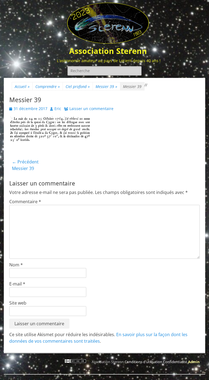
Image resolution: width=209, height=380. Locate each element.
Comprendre (47, 86)
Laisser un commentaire (91, 108)
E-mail (17, 284)
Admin (194, 361)
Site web (17, 303)
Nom (16, 265)
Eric (57, 108)
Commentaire (25, 202)
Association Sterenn (108, 51)
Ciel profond (78, 86)
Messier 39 (106, 86)
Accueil (22, 86)
